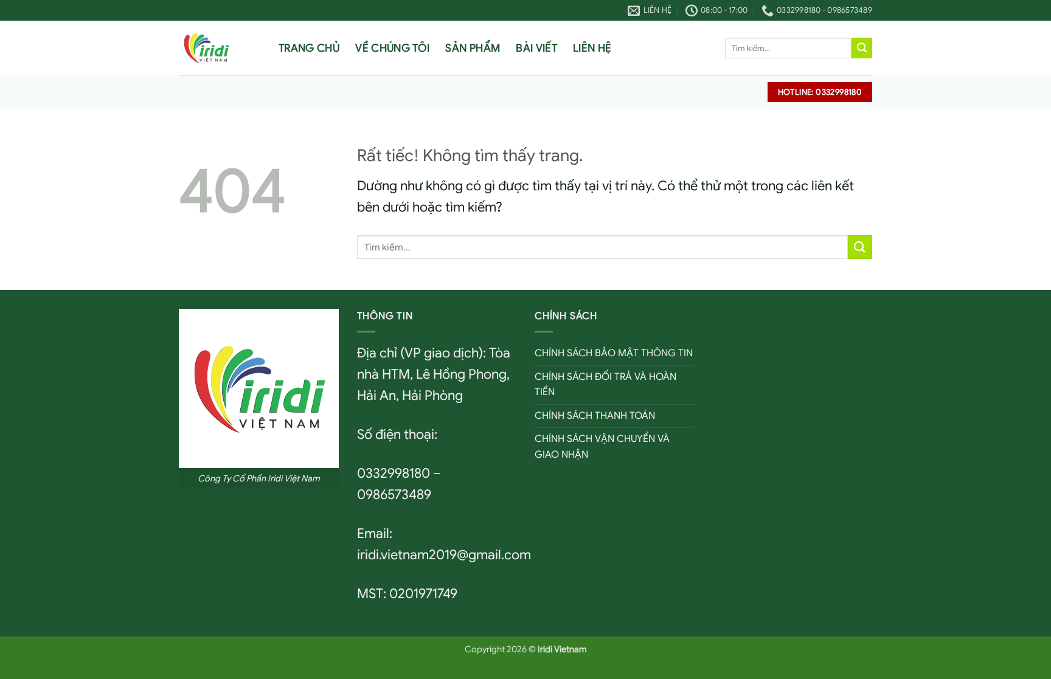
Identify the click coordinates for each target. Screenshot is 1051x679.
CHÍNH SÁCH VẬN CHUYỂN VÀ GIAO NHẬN (602, 447)
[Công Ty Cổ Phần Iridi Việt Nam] (219, 48)
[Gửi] (862, 48)
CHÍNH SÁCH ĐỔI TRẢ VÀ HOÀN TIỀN (605, 385)
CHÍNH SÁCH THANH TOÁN (595, 416)
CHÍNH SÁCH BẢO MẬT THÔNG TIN (614, 353)
